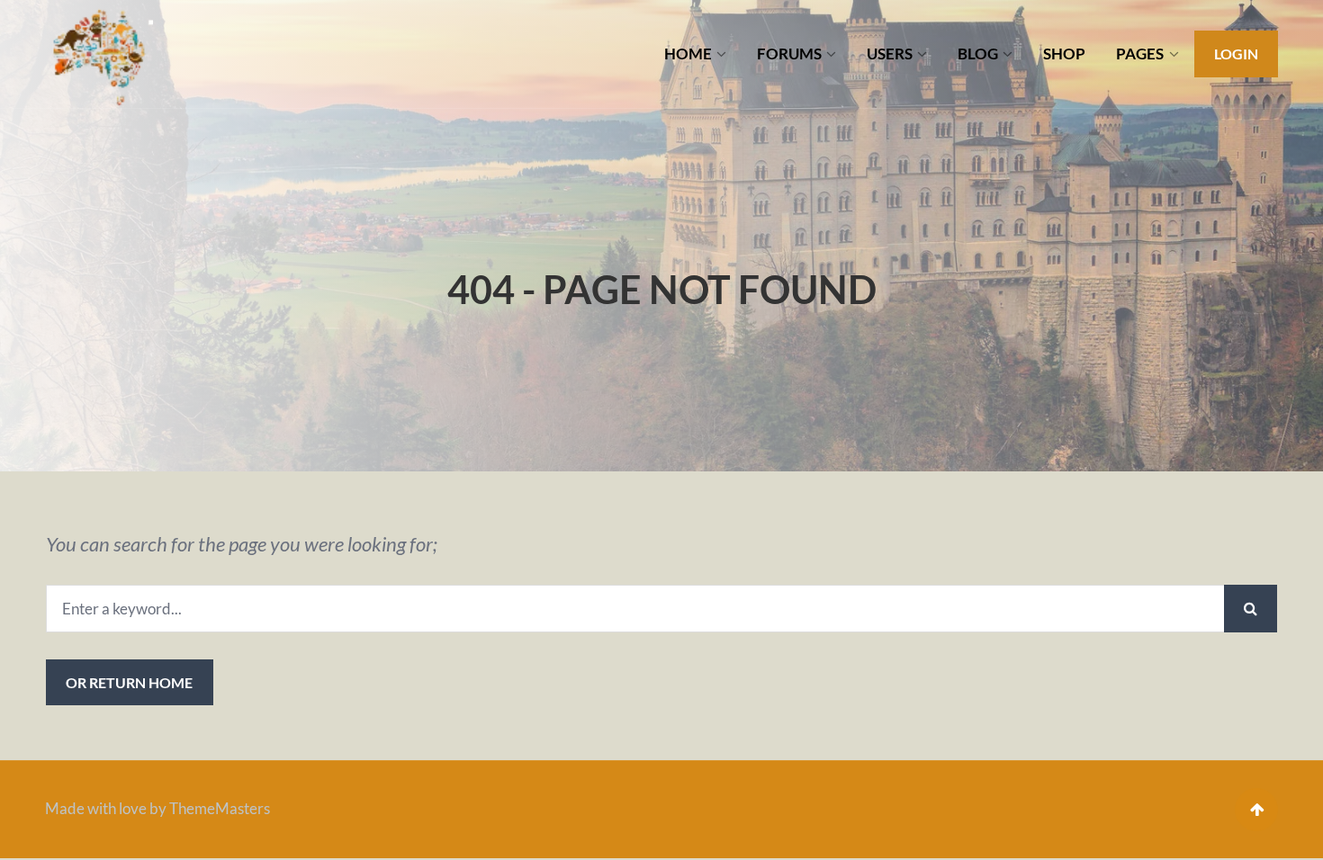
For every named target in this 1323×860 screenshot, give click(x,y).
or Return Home (129, 682)
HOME (688, 53)
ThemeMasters (219, 808)
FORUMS (789, 53)
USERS (890, 53)
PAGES (1140, 53)
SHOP (1064, 53)
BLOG (978, 53)
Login (1236, 53)
